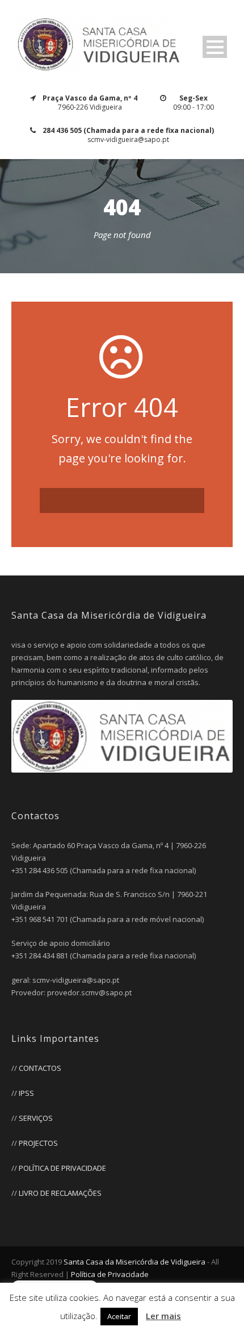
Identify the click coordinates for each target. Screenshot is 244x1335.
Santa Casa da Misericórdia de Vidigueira (134, 1262)
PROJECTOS (38, 1143)
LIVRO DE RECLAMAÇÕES (60, 1193)
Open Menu (215, 47)
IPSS (26, 1093)
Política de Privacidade (110, 1274)
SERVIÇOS (36, 1118)
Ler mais (163, 1315)
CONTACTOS (40, 1068)
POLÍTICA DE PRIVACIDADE (62, 1168)
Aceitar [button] (119, 1316)
